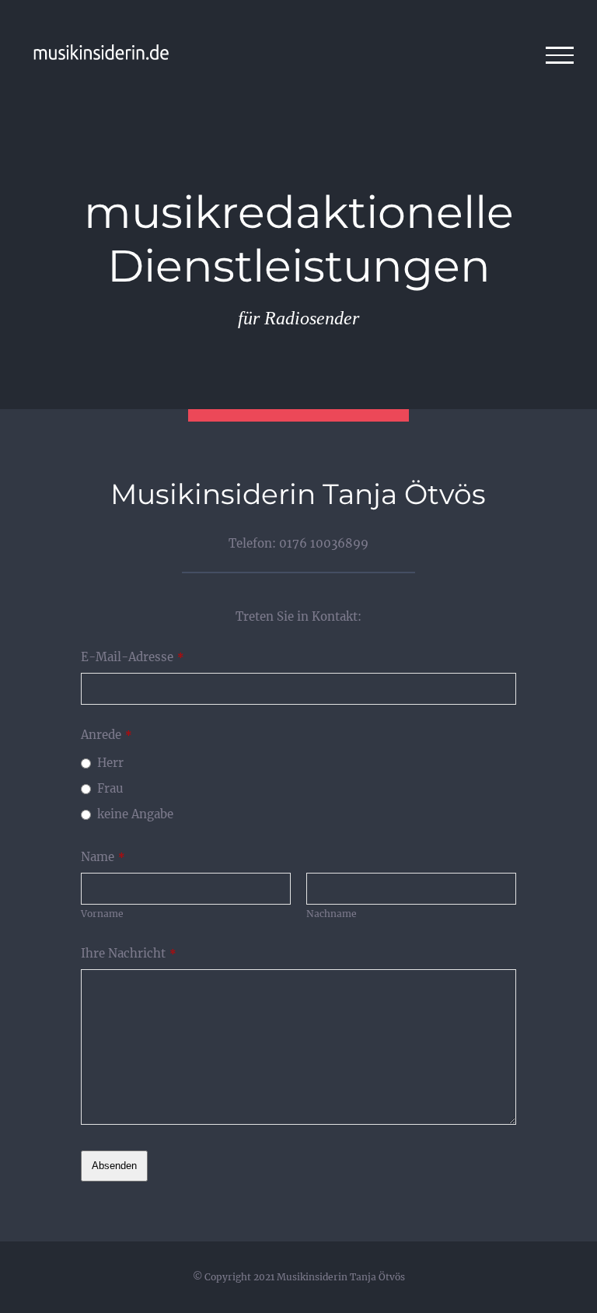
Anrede (106, 734)
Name (103, 856)
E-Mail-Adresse (132, 656)
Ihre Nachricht (128, 953)
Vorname (102, 913)
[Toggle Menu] (560, 55)
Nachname (331, 913)
